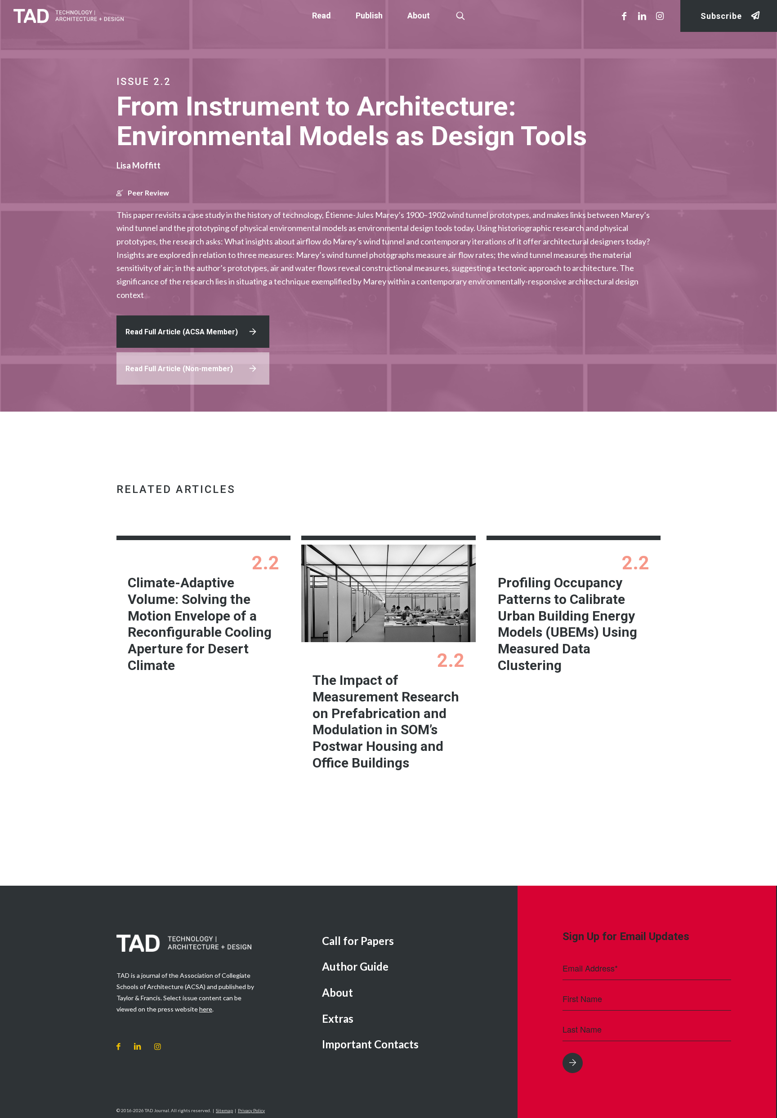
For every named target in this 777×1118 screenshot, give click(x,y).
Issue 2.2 (143, 81)
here (205, 1009)
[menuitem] (413, 941)
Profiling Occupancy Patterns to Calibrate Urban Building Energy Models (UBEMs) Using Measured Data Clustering (567, 624)
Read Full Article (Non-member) (179, 368)
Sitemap (224, 1110)
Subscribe (721, 16)
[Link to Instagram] (660, 15)
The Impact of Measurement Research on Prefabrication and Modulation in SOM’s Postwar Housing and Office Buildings (386, 721)
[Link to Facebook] (624, 15)
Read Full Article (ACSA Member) (181, 332)
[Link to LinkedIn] (642, 15)
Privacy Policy (251, 1110)
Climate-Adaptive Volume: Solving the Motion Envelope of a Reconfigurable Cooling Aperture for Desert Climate (200, 624)
